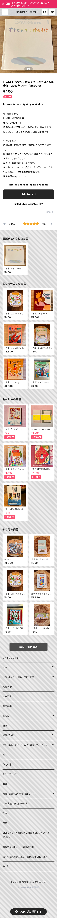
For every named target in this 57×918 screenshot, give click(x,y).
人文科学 (7, 686)
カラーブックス (10, 774)
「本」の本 (7, 764)
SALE (5, 866)
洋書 (5, 784)
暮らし (6, 715)
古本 (5, 823)
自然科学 (7, 706)
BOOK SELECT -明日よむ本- (19, 847)
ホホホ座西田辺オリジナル (16, 803)
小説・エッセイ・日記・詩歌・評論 (19, 677)
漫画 (5, 725)
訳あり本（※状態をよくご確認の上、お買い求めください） (27, 835)
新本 (5, 813)
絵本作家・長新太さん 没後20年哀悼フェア (25, 856)
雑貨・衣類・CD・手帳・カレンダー (19, 793)
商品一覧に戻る (28, 647)
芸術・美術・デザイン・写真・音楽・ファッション (25, 745)
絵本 (5, 667)
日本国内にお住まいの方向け (28, 203)
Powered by (25, 887)
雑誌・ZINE (8, 735)
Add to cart (28, 194)
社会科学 (7, 696)
